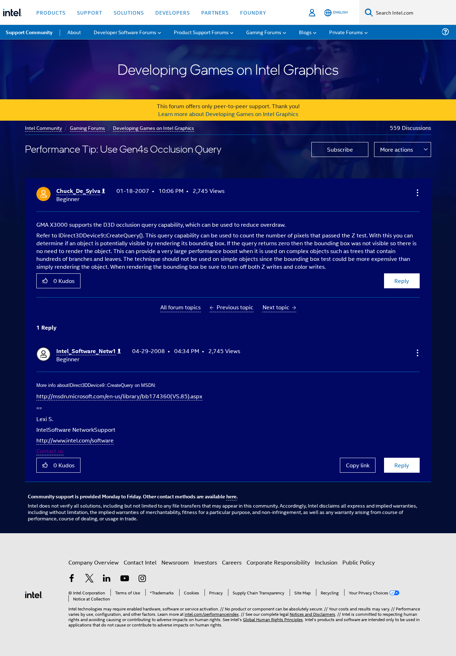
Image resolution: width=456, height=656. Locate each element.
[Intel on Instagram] (142, 579)
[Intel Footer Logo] (34, 594)
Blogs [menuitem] (305, 32)
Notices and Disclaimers (312, 613)
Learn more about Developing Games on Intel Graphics (228, 114)
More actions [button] (396, 149)
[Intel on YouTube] (125, 579)
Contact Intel (140, 562)
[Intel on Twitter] (89, 579)
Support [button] (89, 12)
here (231, 496)
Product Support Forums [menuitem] (201, 32)
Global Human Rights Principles (273, 619)
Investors (205, 562)
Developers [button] (172, 12)
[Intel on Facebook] (72, 579)
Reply (401, 281)
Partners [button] (215, 12)
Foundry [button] (253, 12)
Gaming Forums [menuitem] (263, 32)
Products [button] (51, 12)
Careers (232, 562)
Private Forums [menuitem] (346, 32)
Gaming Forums (87, 127)
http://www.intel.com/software (75, 440)
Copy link (357, 465)
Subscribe (340, 149)
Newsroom (175, 562)
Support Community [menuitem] (29, 32)
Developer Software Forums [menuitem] (125, 32)
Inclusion (326, 562)
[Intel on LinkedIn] (107, 579)
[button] (416, 192)
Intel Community (43, 127)
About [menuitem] (74, 32)
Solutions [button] (129, 12)
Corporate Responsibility (278, 562)
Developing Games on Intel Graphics (153, 127)
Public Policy (358, 562)
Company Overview (93, 562)
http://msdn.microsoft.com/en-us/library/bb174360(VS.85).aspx (119, 396)
